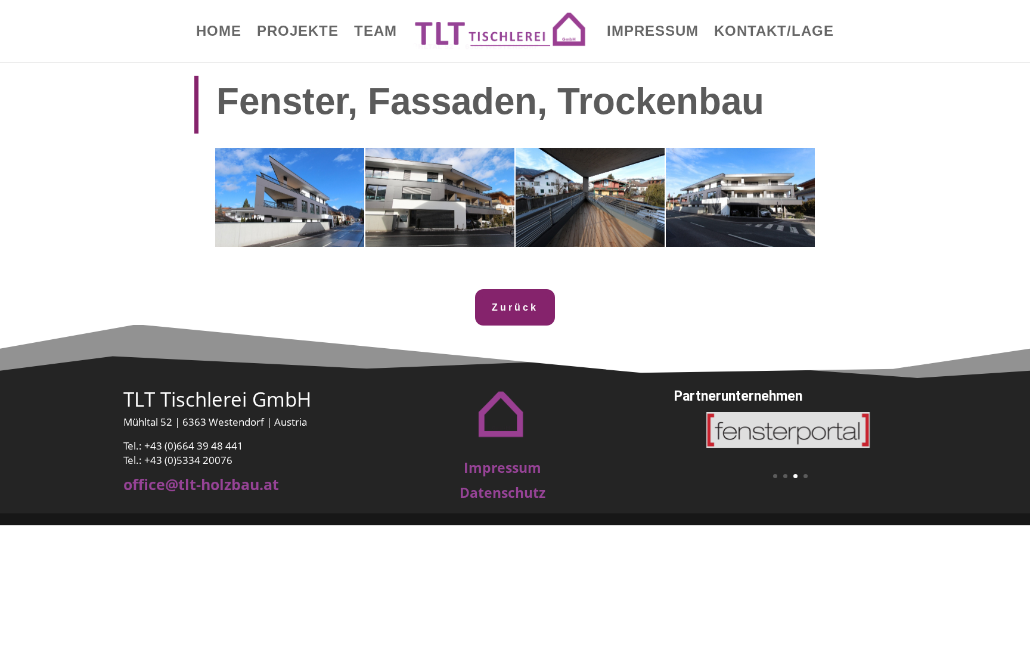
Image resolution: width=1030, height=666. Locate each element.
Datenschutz (502, 492)
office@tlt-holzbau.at (201, 484)
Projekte (298, 33)
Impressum (653, 33)
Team (375, 33)
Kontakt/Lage (774, 33)
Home (218, 33)
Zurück (515, 307)
